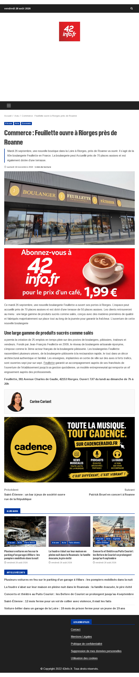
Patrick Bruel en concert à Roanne (112, 492)
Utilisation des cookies (84, 658)
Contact (76, 629)
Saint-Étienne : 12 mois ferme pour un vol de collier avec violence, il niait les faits (57, 601)
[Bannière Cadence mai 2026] (69, 449)
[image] (69, 273)
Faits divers (30, 543)
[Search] (131, 8)
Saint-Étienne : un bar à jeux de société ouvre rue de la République (34, 494)
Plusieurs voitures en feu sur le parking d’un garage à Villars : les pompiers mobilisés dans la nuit (25, 531)
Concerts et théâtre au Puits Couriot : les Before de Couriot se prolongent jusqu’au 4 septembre (114, 531)
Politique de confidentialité (86, 643)
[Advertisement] (69, 71)
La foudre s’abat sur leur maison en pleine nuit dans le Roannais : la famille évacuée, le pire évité (70, 531)
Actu (17, 123)
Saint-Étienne (102, 543)
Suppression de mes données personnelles (96, 651)
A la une (8, 123)
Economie (26, 123)
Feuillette (49, 362)
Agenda (116, 539)
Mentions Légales (81, 636)
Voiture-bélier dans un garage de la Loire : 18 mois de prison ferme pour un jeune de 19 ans (64, 608)
